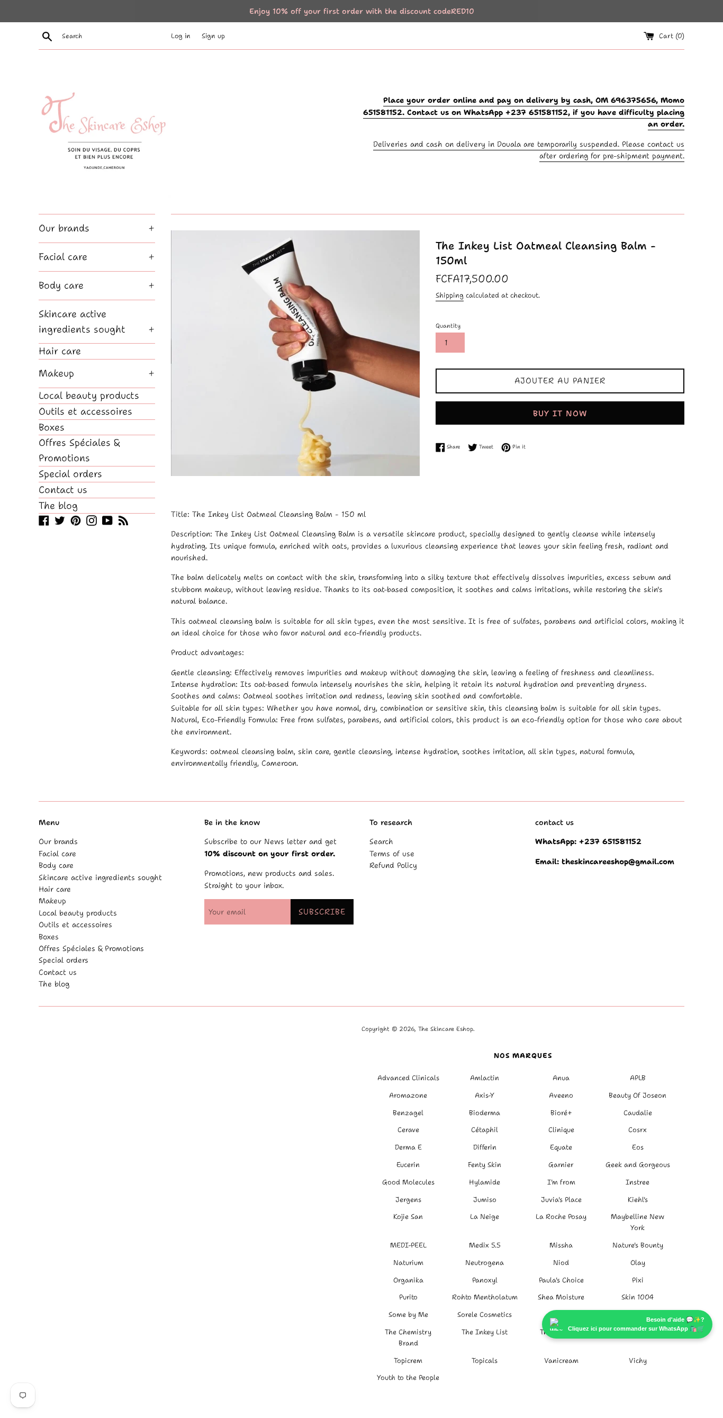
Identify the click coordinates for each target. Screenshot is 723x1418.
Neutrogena (484, 1262)
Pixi (638, 1280)
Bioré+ (561, 1112)
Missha (561, 1245)
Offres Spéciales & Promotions (79, 450)
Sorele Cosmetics (484, 1314)
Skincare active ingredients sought (97, 322)
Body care (97, 285)
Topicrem (408, 1360)
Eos (638, 1147)
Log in (181, 35)
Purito (408, 1297)
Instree (637, 1182)
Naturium (408, 1262)
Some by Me (408, 1314)
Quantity (448, 326)
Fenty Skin (484, 1164)
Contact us (63, 489)
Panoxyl (485, 1280)
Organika (408, 1280)
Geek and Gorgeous (637, 1164)
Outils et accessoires (85, 411)
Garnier (561, 1164)
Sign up (213, 35)
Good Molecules (408, 1182)
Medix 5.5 (485, 1245)
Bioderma (484, 1112)
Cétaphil (484, 1129)
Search (381, 841)
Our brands (97, 228)
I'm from (561, 1182)
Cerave (408, 1129)
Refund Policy (393, 865)
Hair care (60, 351)
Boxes (52, 427)
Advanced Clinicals (408, 1077)
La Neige (484, 1216)
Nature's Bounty (637, 1245)
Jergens (408, 1199)
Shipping (450, 295)
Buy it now (560, 413)
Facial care (97, 256)
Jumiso (484, 1199)
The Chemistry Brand (408, 1337)
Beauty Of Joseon (637, 1095)
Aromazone (408, 1095)
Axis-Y (484, 1095)
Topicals (485, 1360)
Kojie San (408, 1216)
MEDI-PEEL (408, 1245)
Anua (561, 1077)
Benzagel (408, 1112)
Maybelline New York (637, 1222)
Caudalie (637, 1112)
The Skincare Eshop (445, 1029)
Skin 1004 (637, 1297)
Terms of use (391, 853)
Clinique (561, 1129)
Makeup (97, 373)
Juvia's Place (561, 1199)
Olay (637, 1262)
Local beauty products (89, 395)
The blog (58, 505)
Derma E (408, 1147)
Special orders (70, 474)
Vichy (638, 1360)
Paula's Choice (561, 1280)
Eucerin (408, 1164)
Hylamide (484, 1182)
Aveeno (561, 1095)
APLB (638, 1077)
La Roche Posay (561, 1216)
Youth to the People (408, 1377)
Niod (561, 1262)
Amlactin (484, 1077)
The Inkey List (485, 1331)
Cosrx (637, 1129)
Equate (561, 1147)
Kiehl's (638, 1199)
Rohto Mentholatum (485, 1297)
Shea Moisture (561, 1297)
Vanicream (561, 1360)
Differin (484, 1147)
